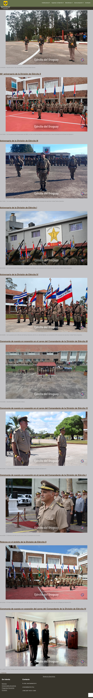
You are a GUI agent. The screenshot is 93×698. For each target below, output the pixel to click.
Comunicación (78, 3)
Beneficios (68, 3)
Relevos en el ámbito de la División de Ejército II (23, 541)
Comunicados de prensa (9, 686)
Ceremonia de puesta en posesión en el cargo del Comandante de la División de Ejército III (44, 341)
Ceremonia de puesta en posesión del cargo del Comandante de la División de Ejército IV (43, 608)
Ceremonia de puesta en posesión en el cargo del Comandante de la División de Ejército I (43, 474)
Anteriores (3, 673)
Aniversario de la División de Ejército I (18, 207)
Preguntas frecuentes (8, 688)
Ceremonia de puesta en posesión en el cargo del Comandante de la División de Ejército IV (44, 408)
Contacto (87, 3)
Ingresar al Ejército (57, 3)
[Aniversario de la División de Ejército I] (46, 238)
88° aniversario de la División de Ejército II (20, 73)
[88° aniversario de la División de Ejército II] (46, 104)
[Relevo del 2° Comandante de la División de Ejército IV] (46, 37)
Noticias (4, 683)
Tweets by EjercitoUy (49, 676)
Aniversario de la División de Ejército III (19, 140)
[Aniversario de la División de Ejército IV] (46, 305)
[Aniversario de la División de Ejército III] (46, 171)
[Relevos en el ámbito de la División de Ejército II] (46, 572)
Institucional (45, 3)
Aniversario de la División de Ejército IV (19, 274)
